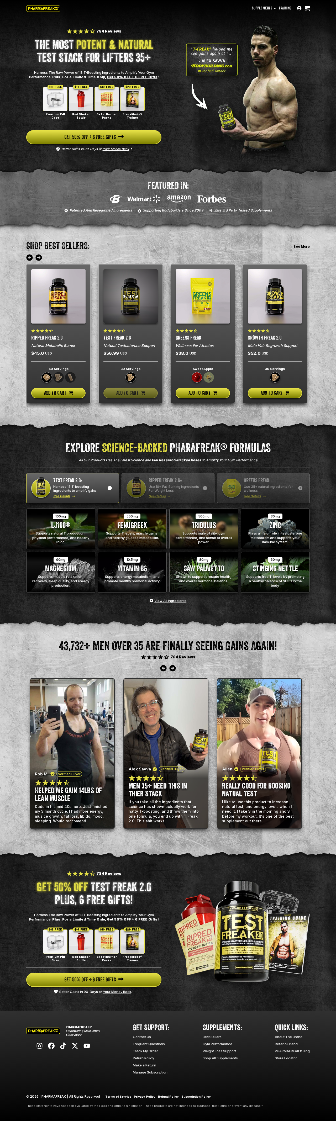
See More (301, 246)
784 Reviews (108, 31)
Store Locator (286, 1058)
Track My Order (145, 1051)
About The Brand (288, 1037)
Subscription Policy (196, 1096)
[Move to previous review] (29, 258)
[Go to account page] (299, 9)
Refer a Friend (286, 1044)
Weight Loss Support (219, 1051)
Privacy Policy (144, 1096)
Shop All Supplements (220, 1058)
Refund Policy (168, 1096)
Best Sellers (212, 1037)
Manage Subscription (150, 1072)
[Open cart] (307, 9)
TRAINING (285, 8)
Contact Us (142, 1037)
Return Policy (143, 1058)
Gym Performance (217, 1044)
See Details (61, 496)
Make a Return (144, 1065)
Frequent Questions (149, 1044)
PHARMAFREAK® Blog (292, 1051)
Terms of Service (118, 1096)
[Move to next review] (38, 258)
